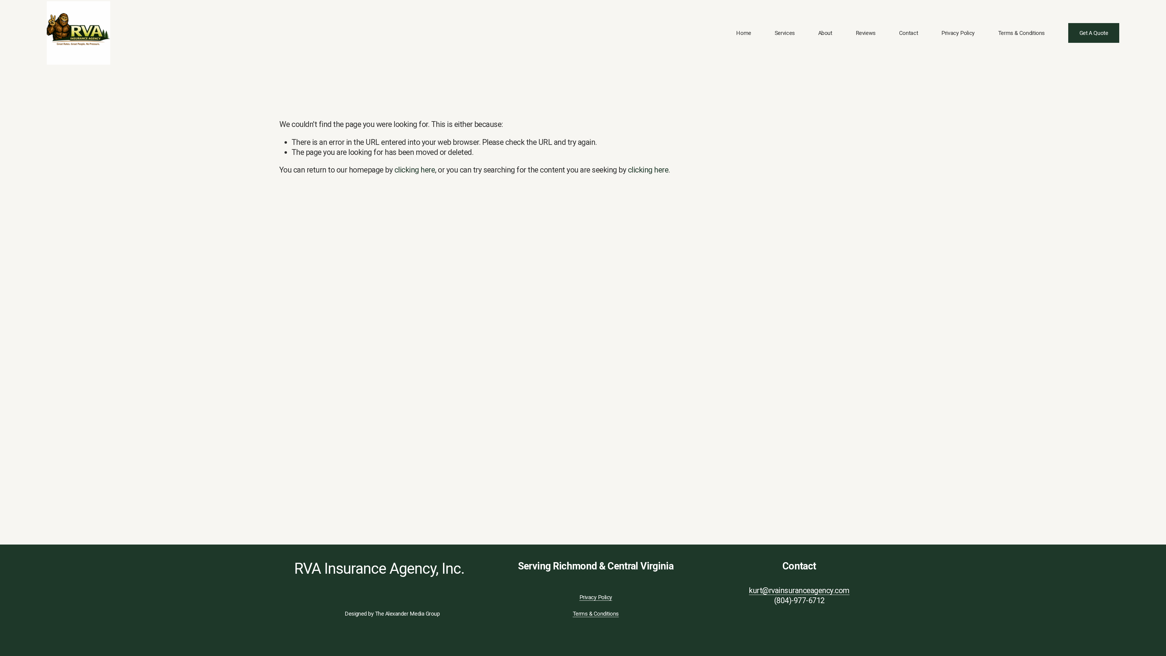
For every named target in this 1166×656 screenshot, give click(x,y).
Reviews (866, 33)
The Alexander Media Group (407, 613)
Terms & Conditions (1021, 33)
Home (743, 33)
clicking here (414, 169)
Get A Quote (1093, 33)
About (825, 33)
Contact (908, 33)
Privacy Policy (958, 33)
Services (785, 33)
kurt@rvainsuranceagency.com (799, 590)
